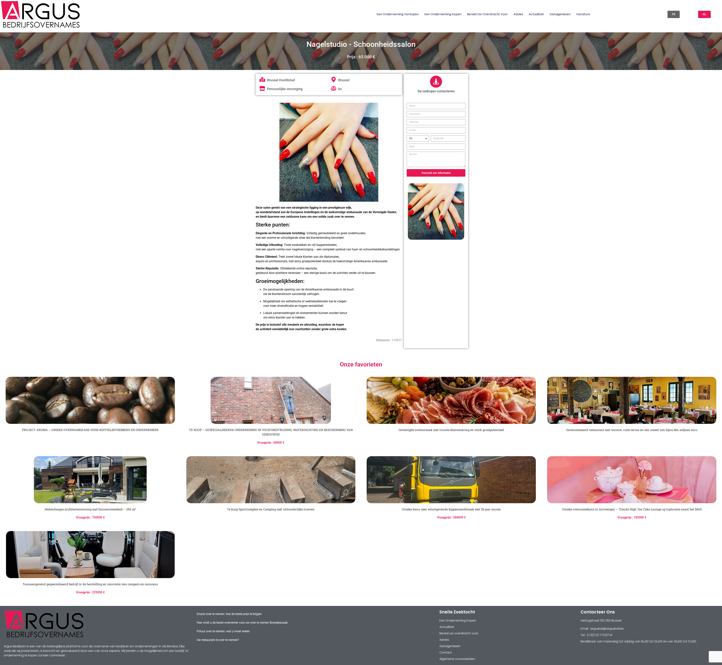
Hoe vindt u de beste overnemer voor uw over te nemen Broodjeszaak (242, 622)
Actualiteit (536, 14)
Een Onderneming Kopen (442, 14)
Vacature (583, 14)
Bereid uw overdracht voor (487, 14)
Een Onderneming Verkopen (398, 14)
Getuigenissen (560, 14)
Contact (445, 652)
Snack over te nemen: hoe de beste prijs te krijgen (229, 614)
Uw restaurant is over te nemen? (218, 640)
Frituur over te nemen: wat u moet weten (223, 631)
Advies (518, 14)
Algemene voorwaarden (457, 659)
